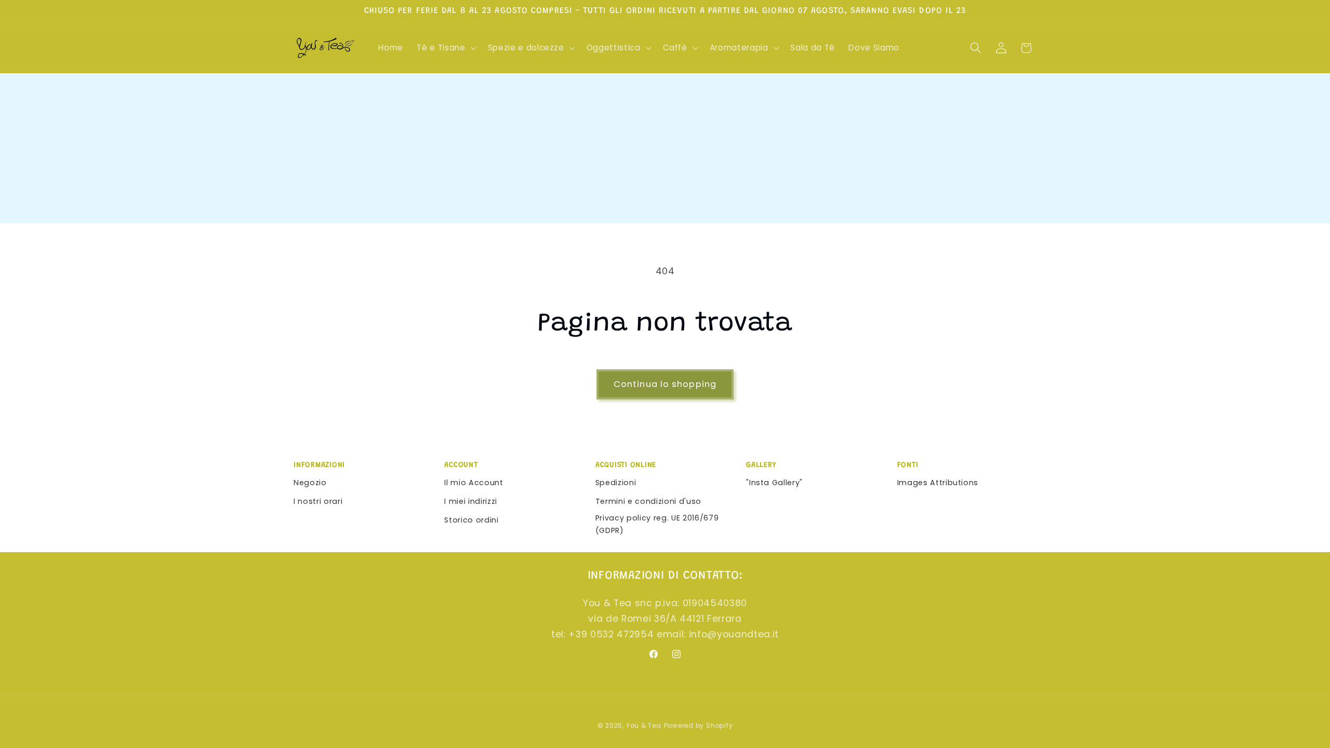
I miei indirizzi (470, 501)
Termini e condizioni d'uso (648, 501)
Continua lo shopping (665, 384)
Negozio (310, 482)
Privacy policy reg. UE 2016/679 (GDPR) (657, 524)
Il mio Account (473, 482)
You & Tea (643, 725)
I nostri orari (318, 501)
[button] (445, 48)
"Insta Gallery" (774, 482)
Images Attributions (938, 482)
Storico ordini (471, 520)
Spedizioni (615, 482)
